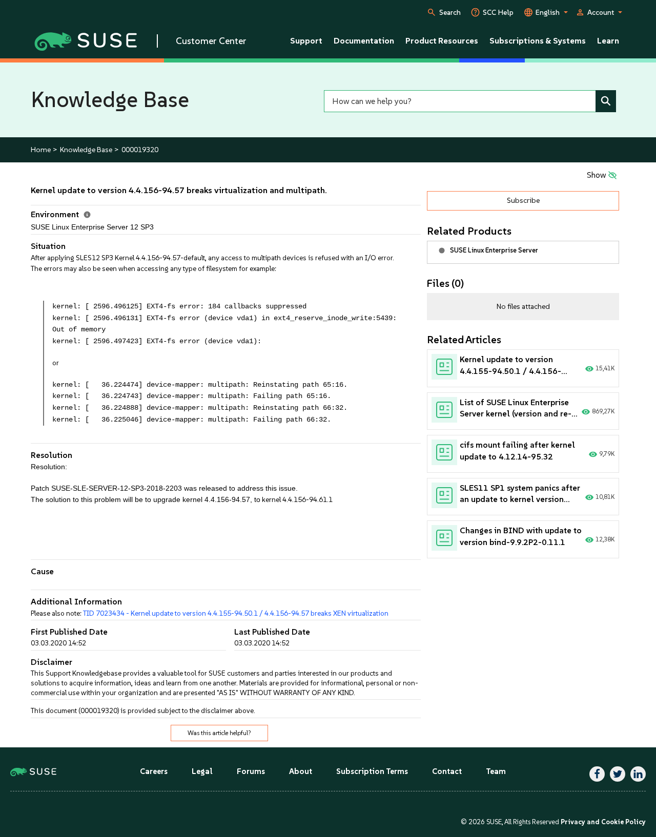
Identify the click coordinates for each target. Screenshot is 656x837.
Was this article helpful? (219, 733)
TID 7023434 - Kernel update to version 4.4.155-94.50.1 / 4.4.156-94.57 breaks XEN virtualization (235, 613)
